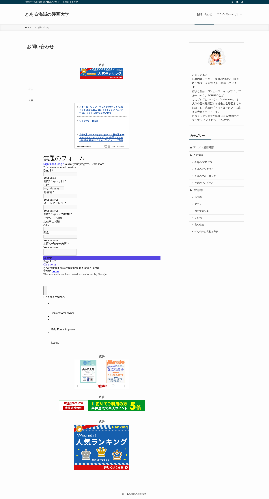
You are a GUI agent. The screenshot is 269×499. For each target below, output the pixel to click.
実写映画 (199, 224)
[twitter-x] (232, 2)
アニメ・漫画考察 (203, 147)
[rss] (237, 2)
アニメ (198, 204)
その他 (198, 218)
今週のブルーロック (205, 176)
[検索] (242, 2)
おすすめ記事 (202, 211)
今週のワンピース (204, 183)
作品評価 (198, 190)
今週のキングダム (204, 169)
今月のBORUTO (203, 162)
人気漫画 (198, 155)
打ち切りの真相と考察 (206, 231)
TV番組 (198, 197)
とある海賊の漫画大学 (47, 14)
